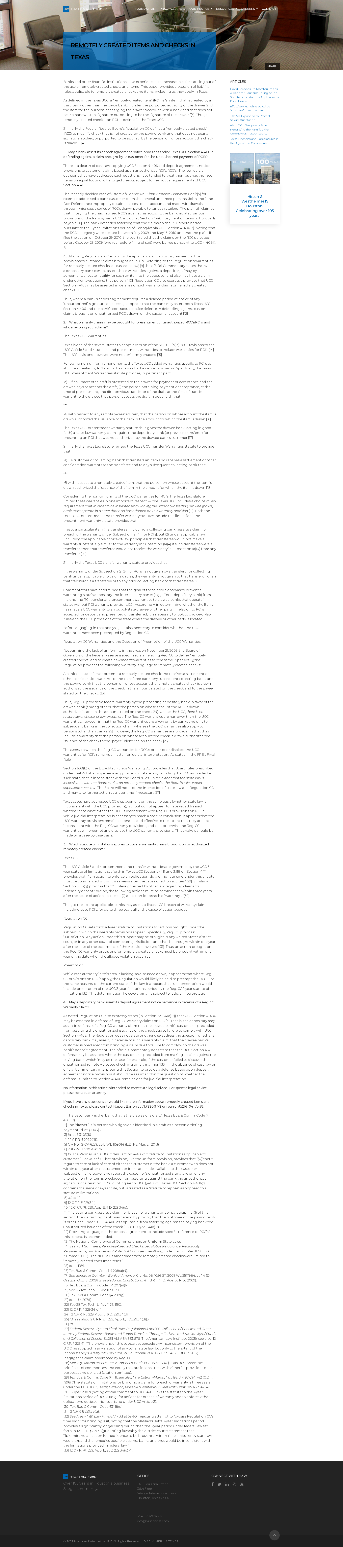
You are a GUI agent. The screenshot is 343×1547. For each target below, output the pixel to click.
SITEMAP (172, 1541)
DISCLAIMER (153, 1541)
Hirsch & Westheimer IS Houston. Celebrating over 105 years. (255, 206)
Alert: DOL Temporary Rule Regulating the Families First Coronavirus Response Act (249, 129)
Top (274, 1535)
